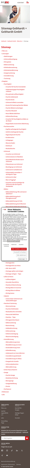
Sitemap (18, 464)
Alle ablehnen (21, 255)
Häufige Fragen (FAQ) (19, 414)
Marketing (6, 246)
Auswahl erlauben (20, 252)
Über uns (3, 408)
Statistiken (21, 244)
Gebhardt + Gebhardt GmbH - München (11, 41)
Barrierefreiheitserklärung (8, 461)
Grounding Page (4, 422)
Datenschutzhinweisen (13, 241)
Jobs (2, 418)
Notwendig (6, 244)
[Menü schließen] (27, 3)
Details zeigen (22, 259)
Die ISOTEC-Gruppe (18, 409)
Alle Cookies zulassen (19, 249)
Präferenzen (14, 244)
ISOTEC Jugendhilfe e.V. (4, 413)
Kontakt (20, 3)
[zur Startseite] (5, 3)
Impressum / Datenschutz (8, 464)
